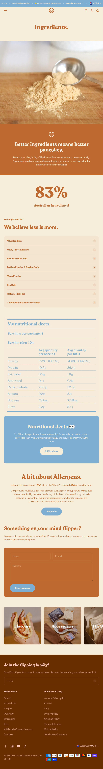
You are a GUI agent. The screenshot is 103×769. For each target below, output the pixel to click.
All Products (51, 451)
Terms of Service (52, 724)
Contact (48, 703)
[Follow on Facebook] (5, 746)
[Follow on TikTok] (25, 746)
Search (7, 698)
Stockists (8, 734)
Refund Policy (51, 729)
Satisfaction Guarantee (55, 734)
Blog (6, 724)
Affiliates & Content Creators (18, 729)
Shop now (51, 511)
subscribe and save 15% (73, 3)
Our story (8, 713)
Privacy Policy (51, 713)
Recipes (8, 708)
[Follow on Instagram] (12, 746)
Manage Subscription (54, 698)
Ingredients (9, 718)
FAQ (46, 708)
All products (10, 703)
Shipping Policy (51, 718)
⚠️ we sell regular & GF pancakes (46, 3)
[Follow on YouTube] (18, 746)
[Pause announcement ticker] (86, 3)
